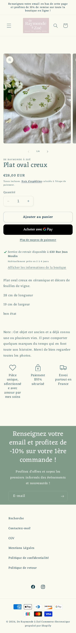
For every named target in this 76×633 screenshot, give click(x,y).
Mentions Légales (21, 548)
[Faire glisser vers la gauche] (28, 151)
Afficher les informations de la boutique (37, 267)
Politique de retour (22, 568)
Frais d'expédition (32, 181)
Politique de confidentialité (28, 558)
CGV (11, 538)
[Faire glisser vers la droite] (47, 151)
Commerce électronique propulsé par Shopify (47, 624)
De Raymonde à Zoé (29, 622)
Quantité (9, 192)
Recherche (16, 518)
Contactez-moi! (19, 528)
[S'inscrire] (62, 496)
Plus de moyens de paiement (38, 240)
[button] (9, 25)
